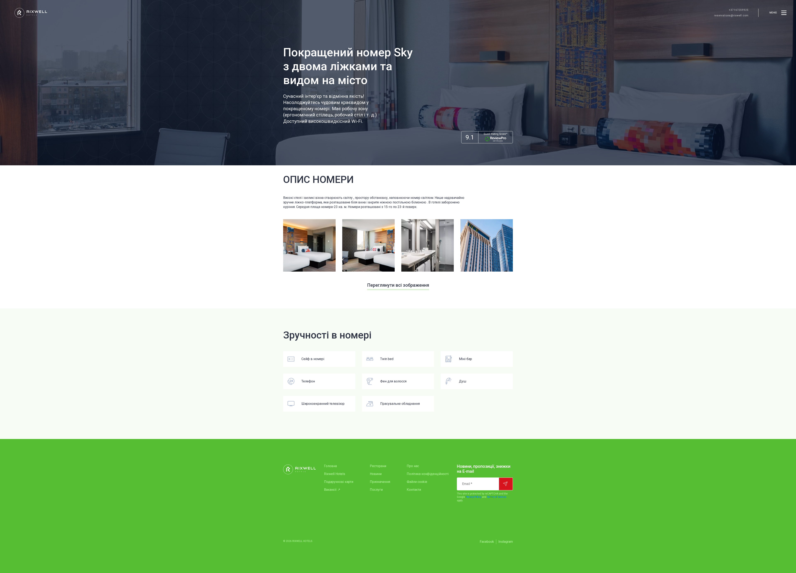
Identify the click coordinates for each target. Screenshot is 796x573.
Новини (376, 474)
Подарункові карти (338, 482)
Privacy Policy (473, 497)
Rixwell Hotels (334, 474)
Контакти (414, 490)
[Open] (309, 245)
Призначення (380, 482)
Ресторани (378, 466)
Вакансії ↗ (332, 490)
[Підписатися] (506, 484)
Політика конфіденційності (428, 474)
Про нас (413, 466)
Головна (330, 466)
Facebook (487, 542)
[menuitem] (338, 466)
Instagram (505, 542)
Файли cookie (417, 482)
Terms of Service (496, 497)
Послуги (376, 490)
